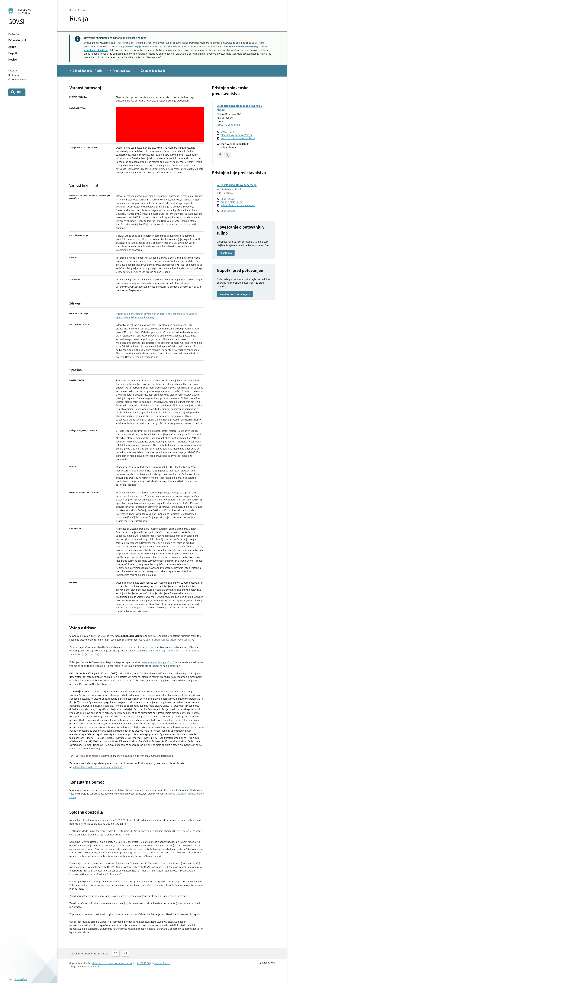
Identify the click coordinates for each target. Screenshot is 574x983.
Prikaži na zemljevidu (228, 124)
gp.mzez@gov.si (162, 963)
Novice (12, 59)
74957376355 (227, 131)
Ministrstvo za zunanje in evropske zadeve (112, 963)
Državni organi (17, 40)
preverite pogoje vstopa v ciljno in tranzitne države (151, 46)
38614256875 (227, 198)
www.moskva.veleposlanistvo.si (238, 138)
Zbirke (12, 47)
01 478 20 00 (143, 963)
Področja (13, 34)
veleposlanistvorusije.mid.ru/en (238, 205)
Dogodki (13, 53)
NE (125, 953)
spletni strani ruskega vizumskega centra (168, 639)
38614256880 (228, 210)
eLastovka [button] (225, 253)
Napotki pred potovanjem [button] (234, 294)
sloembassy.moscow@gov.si (236, 134)
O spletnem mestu (17, 79)
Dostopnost (13, 75)
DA (115, 953)
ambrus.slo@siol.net (232, 201)
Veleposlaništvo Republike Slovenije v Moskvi (239, 107)
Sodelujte (12, 70)
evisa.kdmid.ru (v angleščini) (157, 662)
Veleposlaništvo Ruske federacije (237, 185)
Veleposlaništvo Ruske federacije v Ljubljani (96, 767)
